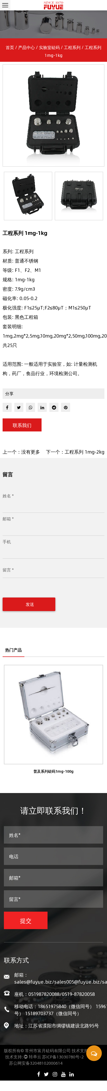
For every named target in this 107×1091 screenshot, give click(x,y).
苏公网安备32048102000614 (36, 1063)
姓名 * (8, 495)
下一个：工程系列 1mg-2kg (75, 451)
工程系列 (72, 47)
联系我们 (22, 425)
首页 (10, 47)
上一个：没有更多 (21, 451)
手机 (7, 541)
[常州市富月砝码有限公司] (53, 5)
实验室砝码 (49, 47)
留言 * (8, 569)
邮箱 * (8, 518)
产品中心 (26, 47)
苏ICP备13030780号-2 (63, 1057)
